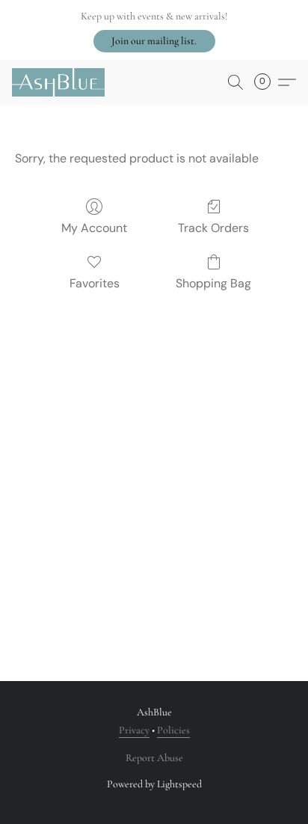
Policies (173, 730)
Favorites (95, 283)
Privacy (134, 730)
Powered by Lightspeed (154, 784)
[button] (154, 41)
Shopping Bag (213, 283)
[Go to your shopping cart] (267, 82)
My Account (94, 228)
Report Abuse (154, 757)
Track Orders (213, 228)
